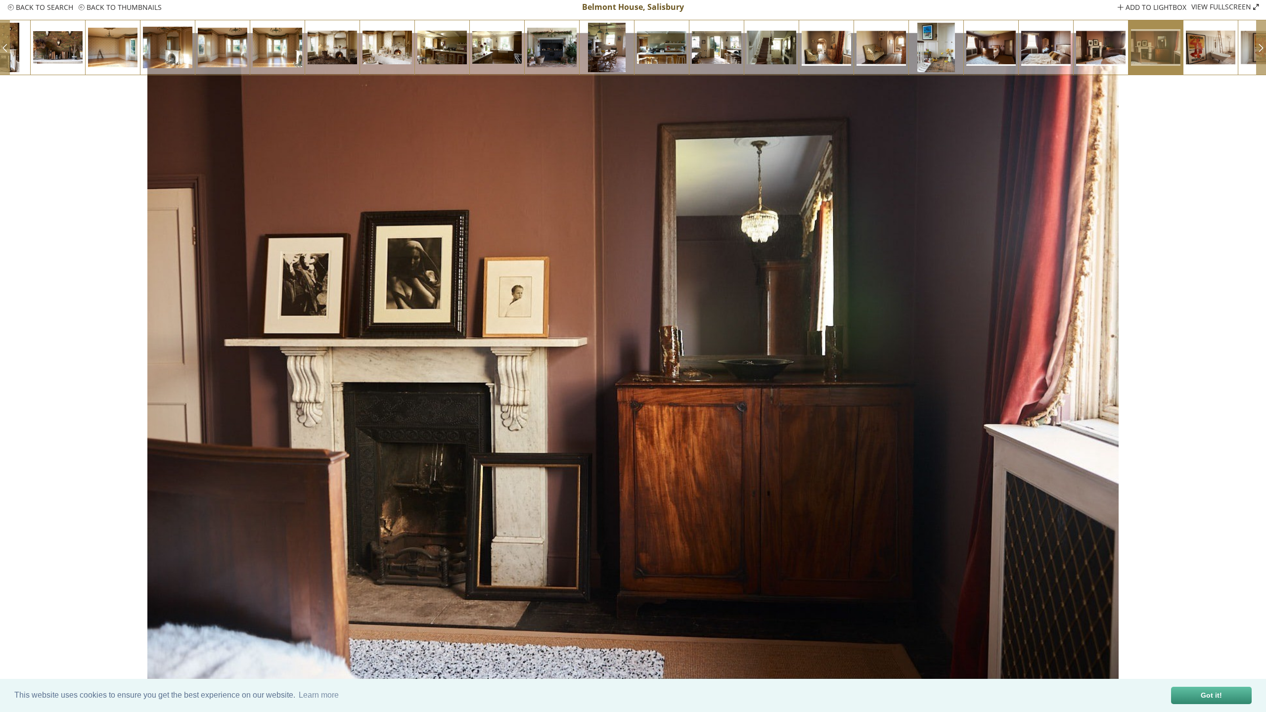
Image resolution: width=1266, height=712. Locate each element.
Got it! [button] (1211, 695)
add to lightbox (1155, 7)
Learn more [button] (319, 695)
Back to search (43, 7)
